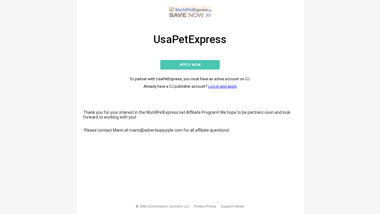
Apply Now (190, 65)
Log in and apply (222, 86)
